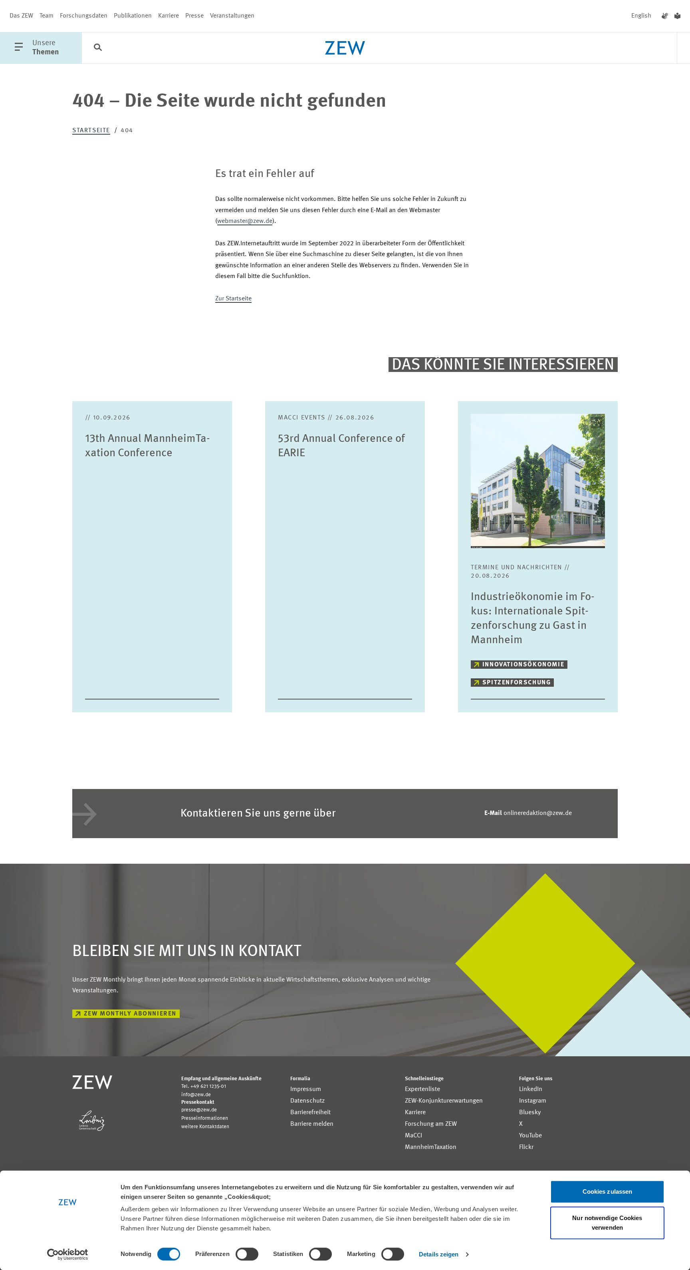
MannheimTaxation (430, 1147)
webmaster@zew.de (244, 221)
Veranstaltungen (232, 16)
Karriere (168, 16)
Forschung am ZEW (431, 1124)
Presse (194, 16)
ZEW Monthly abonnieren (130, 1014)
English (641, 16)
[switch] (247, 1254)
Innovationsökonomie (523, 665)
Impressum (305, 1089)
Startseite (91, 130)
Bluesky (530, 1112)
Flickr (526, 1147)
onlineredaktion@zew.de (528, 813)
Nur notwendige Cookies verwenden (607, 1222)
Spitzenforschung (516, 683)
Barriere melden (311, 1124)
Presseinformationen (204, 1118)
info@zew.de (196, 1094)
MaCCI (413, 1136)
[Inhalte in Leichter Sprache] (677, 16)
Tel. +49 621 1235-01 (203, 1086)
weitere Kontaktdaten (205, 1126)
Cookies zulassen (607, 1191)
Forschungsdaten (83, 16)
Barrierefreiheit (310, 1112)
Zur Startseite (233, 299)
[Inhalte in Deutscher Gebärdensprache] (664, 16)
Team (47, 16)
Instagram (532, 1101)
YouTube (530, 1136)
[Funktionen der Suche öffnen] (98, 48)
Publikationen (133, 16)
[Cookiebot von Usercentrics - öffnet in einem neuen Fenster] (68, 1254)
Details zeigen (438, 1254)
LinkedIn (530, 1089)
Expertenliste (422, 1089)
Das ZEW (21, 16)
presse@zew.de (199, 1110)
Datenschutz (307, 1101)
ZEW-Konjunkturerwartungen (444, 1101)
